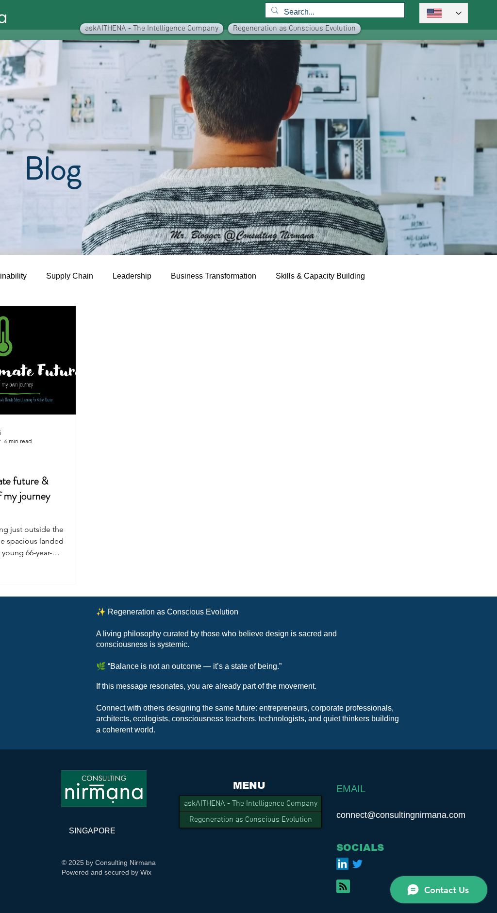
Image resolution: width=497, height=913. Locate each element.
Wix (145, 872)
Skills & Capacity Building (320, 276)
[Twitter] (357, 864)
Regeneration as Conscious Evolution (250, 820)
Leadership (132, 276)
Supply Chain (69, 276)
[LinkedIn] (342, 864)
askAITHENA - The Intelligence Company (250, 804)
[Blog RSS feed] (343, 887)
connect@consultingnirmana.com (400, 815)
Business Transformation (213, 276)
